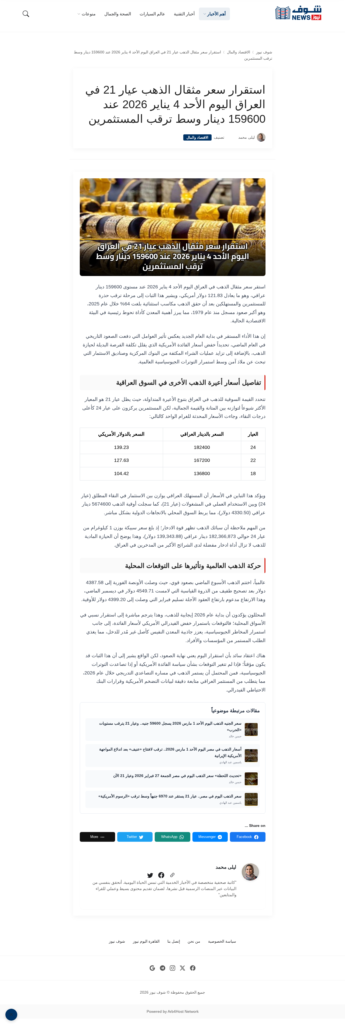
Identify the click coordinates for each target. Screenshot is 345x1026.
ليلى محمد (246, 137)
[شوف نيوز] (298, 12)
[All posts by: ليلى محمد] (250, 872)
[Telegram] (162, 968)
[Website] (172, 875)
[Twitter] (150, 875)
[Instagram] (172, 968)
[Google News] (152, 968)
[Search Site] (25, 13)
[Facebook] (161, 875)
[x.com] (182, 968)
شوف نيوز (264, 52)
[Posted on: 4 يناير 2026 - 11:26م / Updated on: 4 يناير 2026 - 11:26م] (231, 137)
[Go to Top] (11, 1015)
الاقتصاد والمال (238, 52)
